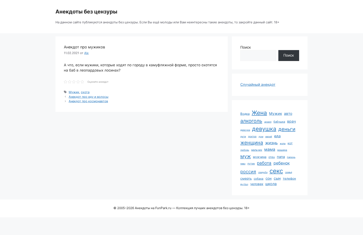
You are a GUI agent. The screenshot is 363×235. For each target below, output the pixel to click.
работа (264, 163)
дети (243, 136)
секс (276, 171)
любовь (244, 150)
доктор (252, 136)
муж (245, 156)
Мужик (74, 92)
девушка (264, 128)
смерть (246, 179)
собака (258, 178)
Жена (259, 112)
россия (248, 171)
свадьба (262, 172)
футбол (244, 184)
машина (282, 149)
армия (267, 121)
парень (291, 157)
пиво (242, 163)
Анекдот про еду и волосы (88, 96)
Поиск (245, 47)
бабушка (279, 121)
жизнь (271, 142)
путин (251, 163)
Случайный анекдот (257, 84)
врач (291, 121)
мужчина (259, 157)
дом (261, 136)
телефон (289, 179)
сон (269, 178)
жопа (282, 143)
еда (277, 136)
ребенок (282, 163)
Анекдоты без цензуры (86, 11)
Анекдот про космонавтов (88, 101)
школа (271, 184)
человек (256, 184)
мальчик (256, 149)
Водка (245, 114)
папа (281, 157)
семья (288, 172)
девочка (245, 130)
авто (288, 113)
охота (85, 92)
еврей (268, 136)
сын (277, 178)
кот (290, 143)
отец (271, 157)
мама (269, 149)
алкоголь (251, 121)
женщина (251, 142)
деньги (286, 129)
